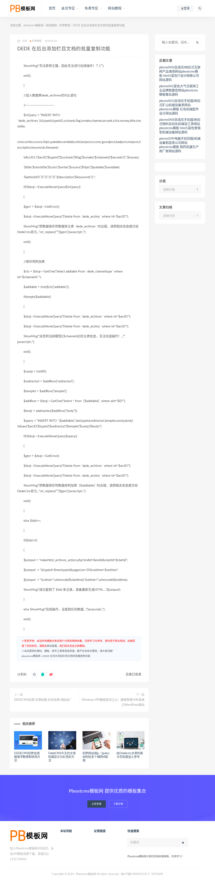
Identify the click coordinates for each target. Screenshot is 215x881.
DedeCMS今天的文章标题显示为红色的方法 (62, 757)
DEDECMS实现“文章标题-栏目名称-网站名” (42, 699)
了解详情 (118, 804)
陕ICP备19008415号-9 (135, 874)
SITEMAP (157, 874)
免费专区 (91, 8)
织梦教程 (64, 25)
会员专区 (68, 8)
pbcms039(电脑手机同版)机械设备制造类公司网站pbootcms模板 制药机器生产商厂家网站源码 (180, 145)
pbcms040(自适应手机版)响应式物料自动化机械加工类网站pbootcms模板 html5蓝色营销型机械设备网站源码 (180, 126)
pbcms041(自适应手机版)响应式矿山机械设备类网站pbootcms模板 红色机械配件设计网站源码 (180, 107)
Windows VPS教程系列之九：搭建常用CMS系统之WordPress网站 (113, 702)
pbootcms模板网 (33, 25)
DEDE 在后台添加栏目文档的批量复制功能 (66, 656)
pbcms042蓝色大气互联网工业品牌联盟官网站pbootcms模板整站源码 (179, 90)
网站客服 (52, 646)
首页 (52, 8)
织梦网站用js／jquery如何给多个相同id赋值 (96, 757)
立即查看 (97, 804)
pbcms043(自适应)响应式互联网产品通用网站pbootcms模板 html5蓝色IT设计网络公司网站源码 (180, 74)
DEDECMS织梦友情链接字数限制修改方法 (27, 757)
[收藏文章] (34, 674)
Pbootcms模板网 (86, 874)
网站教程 (115, 8)
